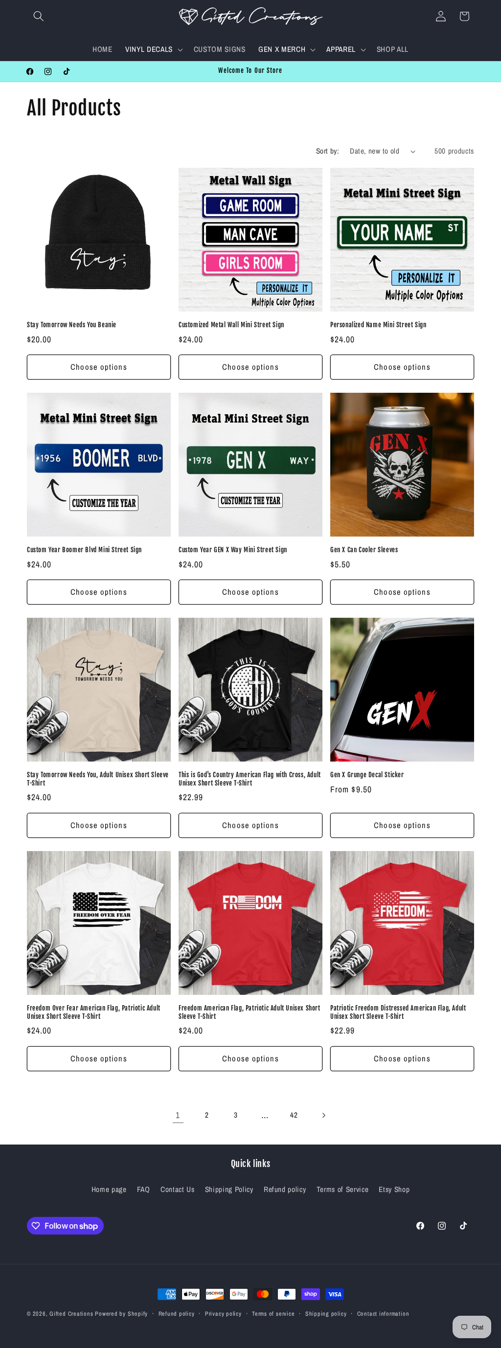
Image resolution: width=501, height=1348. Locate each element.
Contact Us (177, 1189)
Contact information (383, 1313)
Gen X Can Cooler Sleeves (364, 550)
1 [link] (178, 1115)
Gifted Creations (71, 1313)
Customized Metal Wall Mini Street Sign (231, 325)
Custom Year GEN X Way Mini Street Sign (233, 550)
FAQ (143, 1189)
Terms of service (273, 1313)
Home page (109, 1189)
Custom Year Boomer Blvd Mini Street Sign (84, 550)
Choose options (98, 366)
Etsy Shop (394, 1189)
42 (293, 1115)
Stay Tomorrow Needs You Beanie (71, 325)
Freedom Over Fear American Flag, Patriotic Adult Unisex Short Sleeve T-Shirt (93, 1012)
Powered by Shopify (121, 1313)
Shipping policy (326, 1313)
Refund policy (285, 1189)
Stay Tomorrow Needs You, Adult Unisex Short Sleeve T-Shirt (98, 779)
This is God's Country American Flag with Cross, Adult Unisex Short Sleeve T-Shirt (250, 779)
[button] (38, 16)
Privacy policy (223, 1313)
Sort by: (328, 151)
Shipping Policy (229, 1189)
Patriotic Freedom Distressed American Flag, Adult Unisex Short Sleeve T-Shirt (398, 1012)
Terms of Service (343, 1189)
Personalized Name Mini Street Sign (378, 325)
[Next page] (323, 1115)
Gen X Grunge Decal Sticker (367, 775)
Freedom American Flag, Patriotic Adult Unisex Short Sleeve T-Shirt (249, 1012)
